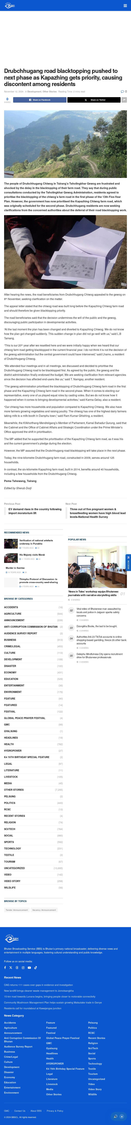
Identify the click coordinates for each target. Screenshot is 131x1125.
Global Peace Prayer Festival (24, 718)
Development (34, 91)
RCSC (7, 809)
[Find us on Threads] (17, 968)
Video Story (12, 881)
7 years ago (27, 548)
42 (39, 559)
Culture (9, 652)
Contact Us (19, 1110)
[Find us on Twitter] (10, 968)
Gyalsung (10, 731)
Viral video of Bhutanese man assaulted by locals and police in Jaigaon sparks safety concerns (99, 612)
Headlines (11, 737)
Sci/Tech (9, 829)
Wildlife (10, 887)
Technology (12, 848)
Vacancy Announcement (44, 910)
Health (9, 744)
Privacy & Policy (55, 1110)
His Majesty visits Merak (32, 554)
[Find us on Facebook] (5, 968)
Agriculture (12, 613)
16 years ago (14, 572)
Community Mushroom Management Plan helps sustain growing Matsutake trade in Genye (53, 1002)
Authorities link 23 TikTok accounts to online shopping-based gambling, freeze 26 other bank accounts (101, 640)
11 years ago (27, 559)
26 (25, 572)
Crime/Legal (12, 646)
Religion (10, 822)
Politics (9, 803)
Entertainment (14, 685)
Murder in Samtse (15, 567)
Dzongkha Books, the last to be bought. (97, 626)
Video (7, 874)
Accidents (11, 607)
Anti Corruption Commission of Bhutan (30, 626)
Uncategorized (14, 868)
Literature (11, 770)
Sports (9, 842)
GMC (7, 724)
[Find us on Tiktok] (35, 968)
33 (38, 586)
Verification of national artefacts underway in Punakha (36, 542)
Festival (10, 711)
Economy (10, 672)
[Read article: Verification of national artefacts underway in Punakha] (11, 544)
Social (8, 835)
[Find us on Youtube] (29, 968)
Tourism (9, 861)
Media (8, 783)
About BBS (36, 1110)
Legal (8, 763)
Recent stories (14, 815)
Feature (9, 698)
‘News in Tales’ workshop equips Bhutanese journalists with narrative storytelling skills (93, 593)
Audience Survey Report (20, 633)
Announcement (14, 620)
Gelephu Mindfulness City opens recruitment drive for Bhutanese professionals (99, 655)
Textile (9, 855)
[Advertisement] (65, 36)
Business (10, 639)
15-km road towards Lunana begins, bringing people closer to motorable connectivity (49, 996)
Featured (10, 705)
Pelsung (10, 796)
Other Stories (50, 91)
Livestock (11, 776)
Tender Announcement (17, 910)
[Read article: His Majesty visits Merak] (11, 558)
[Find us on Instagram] (23, 968)
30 (38, 548)
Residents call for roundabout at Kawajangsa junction (32, 1008)
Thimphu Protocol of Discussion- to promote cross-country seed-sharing (38, 580)
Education (11, 679)
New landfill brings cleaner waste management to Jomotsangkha (39, 990)
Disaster (10, 666)
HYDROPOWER (12, 750)
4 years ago (27, 586)
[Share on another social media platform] (124, 100)
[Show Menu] (125, 5)
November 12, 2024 (13, 91)
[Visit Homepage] (9, 5)
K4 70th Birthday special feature (26, 757)
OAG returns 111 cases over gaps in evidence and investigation (38, 985)
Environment (13, 692)
